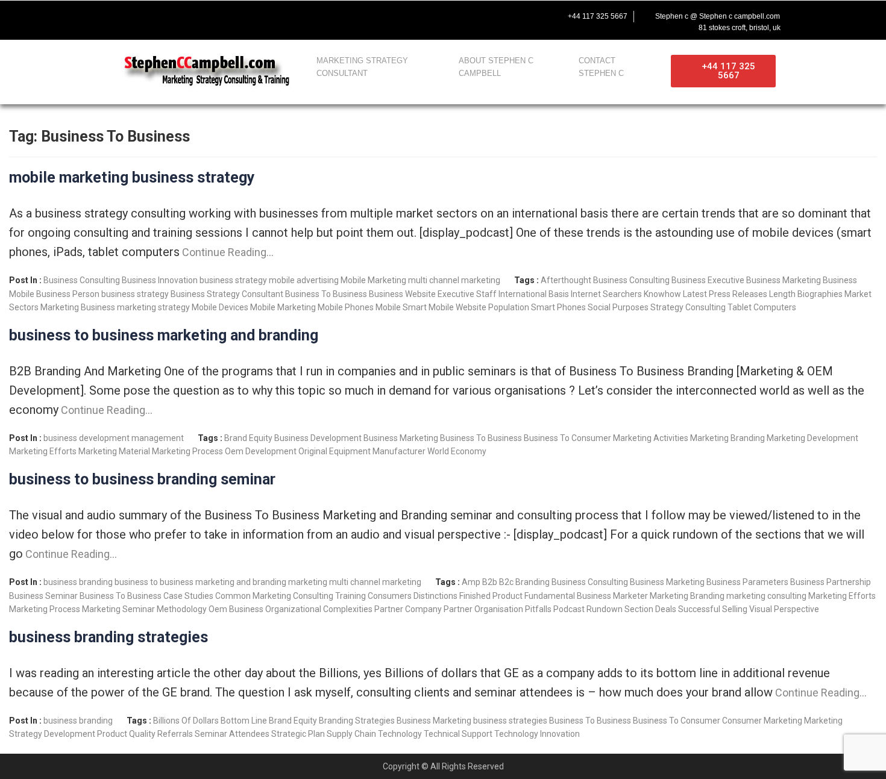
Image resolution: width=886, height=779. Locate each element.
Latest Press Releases (725, 294)
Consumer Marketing (762, 720)
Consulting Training (329, 596)
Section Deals (650, 609)
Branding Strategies (357, 720)
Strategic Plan (298, 734)
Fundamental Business (567, 596)
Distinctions (435, 596)
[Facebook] (115, 16)
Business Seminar (43, 596)
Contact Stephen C (601, 67)
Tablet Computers (761, 307)
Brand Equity (248, 438)
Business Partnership (830, 582)
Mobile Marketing (373, 280)
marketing (307, 582)
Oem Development (261, 451)
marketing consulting (766, 596)
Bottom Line (244, 720)
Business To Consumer (567, 438)
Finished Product (491, 596)
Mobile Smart (401, 307)
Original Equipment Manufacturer (362, 451)
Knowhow (662, 294)
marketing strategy (153, 307)
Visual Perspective (784, 609)
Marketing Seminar (118, 609)
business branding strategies (108, 637)
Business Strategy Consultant (227, 294)
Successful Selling (712, 609)
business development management (113, 438)
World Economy (456, 451)
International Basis (533, 294)
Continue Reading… (227, 252)
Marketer (630, 596)
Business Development (318, 438)
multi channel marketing (454, 280)
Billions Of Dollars (186, 720)
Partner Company (408, 609)
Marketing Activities (650, 438)
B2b (489, 582)
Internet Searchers (606, 294)
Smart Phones (558, 307)
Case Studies (188, 596)
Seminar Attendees (232, 734)
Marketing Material (114, 451)
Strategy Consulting (688, 307)
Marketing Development (812, 438)
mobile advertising (304, 280)
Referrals (175, 734)
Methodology (182, 609)
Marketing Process (187, 451)
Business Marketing (783, 280)
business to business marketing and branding (163, 335)
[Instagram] (191, 16)
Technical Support (458, 734)
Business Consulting (81, 280)
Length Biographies (806, 294)
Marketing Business (77, 307)
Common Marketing (253, 596)
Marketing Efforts (43, 451)
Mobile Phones (346, 307)
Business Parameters (747, 582)
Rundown (604, 609)
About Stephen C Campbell (496, 67)
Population (508, 307)
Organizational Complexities (318, 609)
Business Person (67, 294)
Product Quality (126, 734)
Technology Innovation (537, 734)
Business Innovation (160, 280)
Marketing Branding (727, 438)
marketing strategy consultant (362, 67)
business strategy (233, 280)
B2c (506, 582)
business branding (78, 582)
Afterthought (566, 280)
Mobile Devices (220, 307)
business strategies (510, 720)
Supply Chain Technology (374, 734)
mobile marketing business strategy (132, 177)
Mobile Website (457, 307)
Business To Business (326, 294)
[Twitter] (140, 16)
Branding (532, 582)
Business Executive (707, 280)
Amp (471, 582)
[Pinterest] (216, 16)
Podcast (569, 609)
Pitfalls (538, 609)
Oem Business (236, 609)
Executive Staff (467, 294)
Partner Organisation (483, 609)
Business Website (402, 294)
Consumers (390, 596)
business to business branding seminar (142, 479)
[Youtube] (165, 16)
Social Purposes (618, 307)
